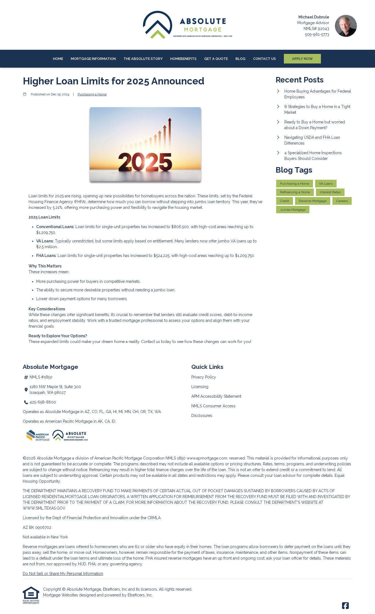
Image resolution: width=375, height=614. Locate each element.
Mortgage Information (93, 59)
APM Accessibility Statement (216, 396)
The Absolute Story (143, 59)
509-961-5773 (317, 34)
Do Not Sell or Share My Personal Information (63, 573)
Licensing (199, 387)
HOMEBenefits (183, 59)
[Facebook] (345, 606)
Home (58, 59)
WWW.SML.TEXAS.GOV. (44, 508)
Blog (240, 59)
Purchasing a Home (92, 94)
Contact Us (264, 59)
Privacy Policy (203, 377)
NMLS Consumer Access (213, 406)
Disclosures (201, 415)
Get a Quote (216, 59)
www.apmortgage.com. (207, 458)
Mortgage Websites (61, 595)
